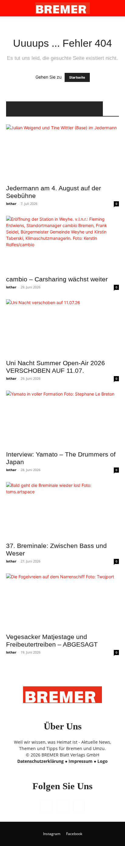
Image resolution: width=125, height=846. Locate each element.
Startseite (77, 77)
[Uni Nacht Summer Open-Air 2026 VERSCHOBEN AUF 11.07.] (62, 327)
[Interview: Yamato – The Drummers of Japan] (62, 419)
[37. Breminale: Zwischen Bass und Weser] (62, 510)
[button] (10, 8)
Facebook (74, 833)
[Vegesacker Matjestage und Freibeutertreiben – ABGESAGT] (62, 601)
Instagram (51, 833)
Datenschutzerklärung (40, 761)
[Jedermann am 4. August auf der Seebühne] (62, 152)
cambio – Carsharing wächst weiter (57, 279)
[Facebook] (46, 806)
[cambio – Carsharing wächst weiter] (62, 244)
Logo (102, 761)
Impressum (81, 761)
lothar (11, 203)
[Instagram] (62, 806)
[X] (79, 806)
